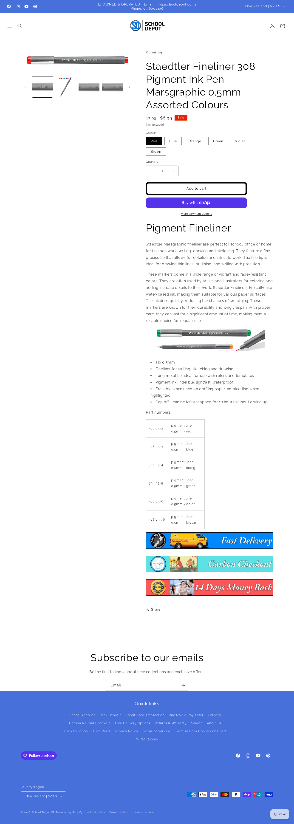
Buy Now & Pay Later (186, 715)
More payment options (196, 213)
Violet (240, 141)
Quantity (152, 162)
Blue (173, 141)
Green (218, 141)
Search (197, 723)
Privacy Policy (126, 731)
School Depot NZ (43, 812)
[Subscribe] (183, 685)
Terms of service (143, 812)
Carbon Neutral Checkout (90, 723)
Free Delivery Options (132, 723)
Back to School (76, 731)
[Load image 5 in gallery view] (112, 86)
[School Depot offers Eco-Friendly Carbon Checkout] (209, 572)
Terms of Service (156, 731)
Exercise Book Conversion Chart (200, 731)
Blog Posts (102, 731)
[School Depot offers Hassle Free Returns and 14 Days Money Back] (209, 595)
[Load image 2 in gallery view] (65, 86)
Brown (156, 151)
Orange (195, 141)
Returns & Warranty (171, 723)
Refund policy (96, 812)
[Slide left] (26, 87)
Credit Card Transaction (144, 715)
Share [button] (156, 609)
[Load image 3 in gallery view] (89, 86)
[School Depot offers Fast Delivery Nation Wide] (209, 548)
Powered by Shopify (69, 812)
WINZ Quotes (147, 739)
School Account (82, 715)
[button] (10, 26)
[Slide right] (129, 87)
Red (154, 141)
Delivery (214, 715)
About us (214, 723)
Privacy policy (118, 812)
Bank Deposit (110, 715)
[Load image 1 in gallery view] (42, 86)
